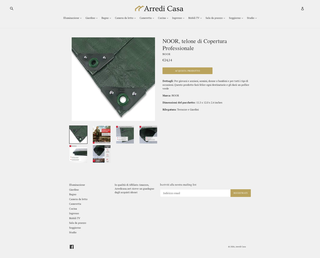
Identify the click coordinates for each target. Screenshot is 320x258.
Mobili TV (194, 18)
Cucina (162, 18)
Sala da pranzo (214, 18)
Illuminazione (71, 18)
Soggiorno (235, 18)
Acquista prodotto (187, 70)
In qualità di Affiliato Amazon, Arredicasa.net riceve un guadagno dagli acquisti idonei (134, 188)
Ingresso (177, 18)
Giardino (91, 18)
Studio (251, 18)
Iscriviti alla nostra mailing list (178, 184)
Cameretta (146, 18)
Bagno (105, 18)
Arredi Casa (241, 246)
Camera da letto (124, 18)
